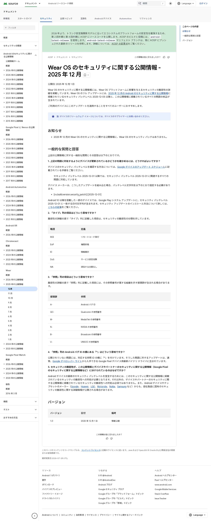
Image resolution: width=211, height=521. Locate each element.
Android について (50, 515)
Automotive (125, 18)
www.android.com (163, 484)
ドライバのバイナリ (51, 498)
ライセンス (92, 515)
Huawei (84, 386)
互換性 (84, 18)
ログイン (203, 3)
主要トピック (66, 18)
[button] (17, 45)
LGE (93, 386)
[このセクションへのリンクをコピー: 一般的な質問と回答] (82, 149)
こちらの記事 (55, 207)
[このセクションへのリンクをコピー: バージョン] (68, 402)
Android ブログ (105, 484)
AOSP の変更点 (120, 43)
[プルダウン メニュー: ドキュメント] (41, 3)
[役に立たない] (168, 57)
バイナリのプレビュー (52, 489)
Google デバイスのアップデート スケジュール (141, 167)
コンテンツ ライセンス (90, 450)
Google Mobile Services (165, 489)
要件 (44, 480)
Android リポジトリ (51, 475)
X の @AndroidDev (106, 480)
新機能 (6, 18)
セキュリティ (46, 18)
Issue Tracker (160, 498)
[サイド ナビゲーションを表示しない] (34, 516)
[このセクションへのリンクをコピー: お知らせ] (64, 131)
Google (75, 386)
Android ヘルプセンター (166, 475)
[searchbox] (19, 27)
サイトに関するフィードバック (129, 515)
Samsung (121, 386)
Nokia (112, 386)
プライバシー (106, 515)
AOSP (50, 57)
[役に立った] (164, 57)
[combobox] (151, 3)
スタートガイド (25, 18)
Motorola (102, 386)
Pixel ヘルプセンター (164, 480)
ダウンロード (48, 484)
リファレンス (146, 18)
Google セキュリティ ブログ (111, 489)
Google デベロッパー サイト (67, 361)
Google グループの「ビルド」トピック (116, 498)
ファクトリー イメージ (52, 494)
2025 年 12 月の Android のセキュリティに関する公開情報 (138, 93)
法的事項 (80, 515)
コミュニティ (67, 515)
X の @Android (105, 475)
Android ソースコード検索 (60, 3)
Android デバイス (103, 18)
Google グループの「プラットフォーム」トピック (121, 494)
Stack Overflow (162, 494)
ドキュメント (31, 3)
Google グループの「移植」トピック (115, 503)
